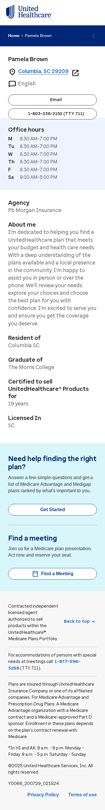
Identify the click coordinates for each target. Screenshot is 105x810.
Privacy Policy (43, 794)
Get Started (52, 509)
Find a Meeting (53, 574)
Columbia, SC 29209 (43, 71)
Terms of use (82, 794)
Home (14, 35)
